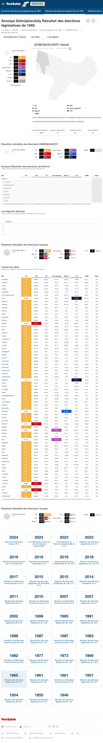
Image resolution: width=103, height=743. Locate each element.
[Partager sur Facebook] (94, 21)
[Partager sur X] (88, 21)
